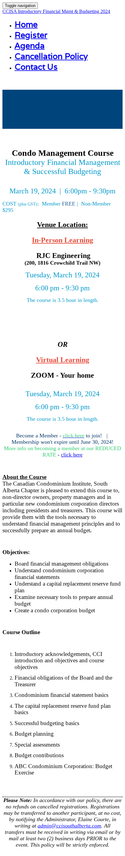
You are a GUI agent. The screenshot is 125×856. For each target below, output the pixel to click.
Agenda (30, 45)
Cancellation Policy (51, 56)
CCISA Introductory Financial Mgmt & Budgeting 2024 (56, 11)
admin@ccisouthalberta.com (69, 826)
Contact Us (36, 67)
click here (72, 455)
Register (31, 35)
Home (26, 24)
